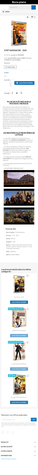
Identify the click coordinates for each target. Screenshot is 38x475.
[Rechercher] (33, 7)
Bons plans (19, 2)
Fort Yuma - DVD (19, 297)
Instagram (12, 432)
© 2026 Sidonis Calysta (8, 459)
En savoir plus (10, 67)
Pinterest (21, 93)
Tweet (17, 93)
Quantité (7, 80)
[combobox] (19, 7)
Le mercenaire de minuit (19, 364)
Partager (12, 93)
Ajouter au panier (24, 83)
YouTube (7, 432)
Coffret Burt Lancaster (19, 330)
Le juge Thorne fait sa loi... (19, 397)
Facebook (3, 432)
